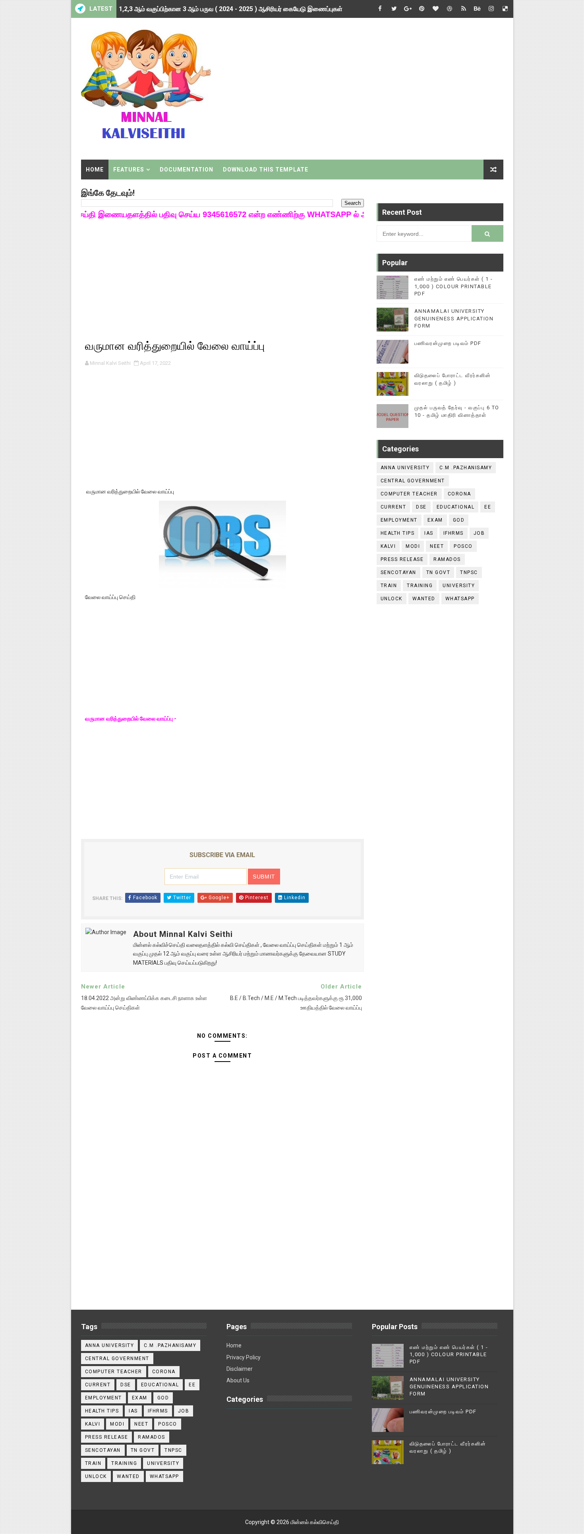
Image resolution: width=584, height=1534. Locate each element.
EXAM (435, 520)
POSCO (463, 546)
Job (479, 533)
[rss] (464, 9)
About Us (237, 1380)
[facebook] (380, 9)
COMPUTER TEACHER (409, 494)
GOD (459, 520)
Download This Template (265, 169)
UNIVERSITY (459, 585)
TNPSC (469, 572)
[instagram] (491, 9)
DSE (421, 507)
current (393, 507)
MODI (413, 546)
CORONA (459, 494)
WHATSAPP (460, 598)
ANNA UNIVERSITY (405, 467)
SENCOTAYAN (398, 572)
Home (95, 169)
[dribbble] (450, 9)
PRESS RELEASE (402, 559)
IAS (428, 533)
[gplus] (408, 9)
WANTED (423, 598)
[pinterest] (422, 9)
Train (389, 585)
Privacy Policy (243, 1357)
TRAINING (420, 585)
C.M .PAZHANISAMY (465, 467)
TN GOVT (438, 572)
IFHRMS (453, 533)
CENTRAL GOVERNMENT (413, 481)
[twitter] (394, 9)
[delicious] (505, 9)
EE (487, 507)
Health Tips (398, 533)
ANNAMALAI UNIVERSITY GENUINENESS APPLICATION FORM (454, 318)
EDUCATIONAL (456, 507)
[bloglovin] (436, 9)
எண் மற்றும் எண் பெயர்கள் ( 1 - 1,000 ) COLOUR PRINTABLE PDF (453, 286)
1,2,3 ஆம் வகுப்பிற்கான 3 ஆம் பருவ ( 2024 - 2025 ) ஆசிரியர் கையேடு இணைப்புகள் (230, 9)
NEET (437, 546)
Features (128, 169)
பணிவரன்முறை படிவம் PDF (448, 343)
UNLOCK (391, 598)
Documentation (186, 169)
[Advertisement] (358, 86)
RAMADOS (447, 559)
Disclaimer (239, 1369)
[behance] (477, 9)
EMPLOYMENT (399, 520)
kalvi (388, 546)
